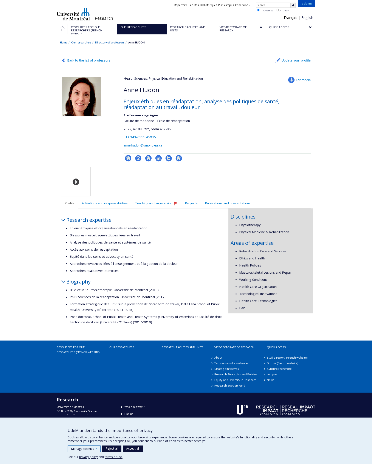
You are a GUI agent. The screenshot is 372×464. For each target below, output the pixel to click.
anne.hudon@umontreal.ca (143, 145)
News (270, 380)
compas (272, 374)
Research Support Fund (229, 385)
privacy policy (88, 457)
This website (266, 10)
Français (290, 17)
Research (104, 18)
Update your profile (296, 60)
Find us (128, 414)
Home (63, 42)
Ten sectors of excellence (231, 363)
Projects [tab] (191, 203)
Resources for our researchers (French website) (78, 349)
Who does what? (134, 407)
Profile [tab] (69, 203)
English (307, 17)
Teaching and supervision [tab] (158, 204)
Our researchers (81, 42)
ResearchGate (128, 158)
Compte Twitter (168, 158)
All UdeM (284, 10)
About (218, 357)
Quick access (276, 347)
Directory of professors (109, 42)
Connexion (241, 5)
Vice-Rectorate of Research (234, 347)
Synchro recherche (279, 369)
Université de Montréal (73, 14)
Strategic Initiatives (226, 369)
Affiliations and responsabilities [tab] (105, 203)
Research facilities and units (182, 347)
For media (303, 80)
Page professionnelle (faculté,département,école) (138, 158)
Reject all (111, 448)
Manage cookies (84, 449)
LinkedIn (158, 158)
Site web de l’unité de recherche (148, 158)
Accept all (133, 448)
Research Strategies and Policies (235, 374)
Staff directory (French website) (287, 357)
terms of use (113, 457)
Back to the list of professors (88, 60)
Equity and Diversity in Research (235, 380)
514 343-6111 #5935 (140, 137)
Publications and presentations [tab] (228, 203)
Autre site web (178, 158)
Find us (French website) (282, 363)
